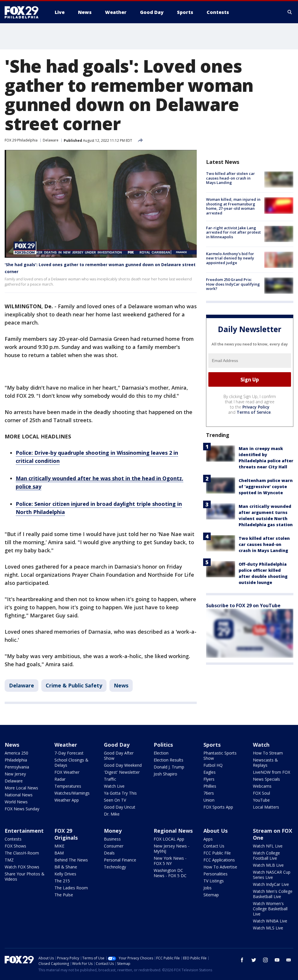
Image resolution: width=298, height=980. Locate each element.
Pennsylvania (17, 767)
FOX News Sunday (22, 808)
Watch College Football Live (266, 855)
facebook (242, 960)
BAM (59, 853)
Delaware (50, 140)
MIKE (59, 846)
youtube (277, 960)
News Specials (266, 779)
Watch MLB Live (268, 865)
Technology (115, 867)
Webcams (262, 786)
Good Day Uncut (119, 807)
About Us (215, 830)
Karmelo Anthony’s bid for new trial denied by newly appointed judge (230, 258)
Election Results (168, 760)
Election (161, 753)
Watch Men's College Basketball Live (272, 893)
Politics (163, 744)
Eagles (209, 772)
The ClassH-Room (22, 853)
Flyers (208, 779)
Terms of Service (254, 412)
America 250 (16, 753)
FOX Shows (15, 846)
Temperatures (67, 786)
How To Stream (268, 753)
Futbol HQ (213, 765)
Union (208, 800)
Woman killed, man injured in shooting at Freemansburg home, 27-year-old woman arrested (233, 206)
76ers (208, 793)
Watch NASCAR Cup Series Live (271, 874)
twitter (253, 960)
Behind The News (71, 860)
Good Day (117, 744)
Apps (208, 839)
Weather (65, 744)
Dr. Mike (112, 814)
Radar (59, 779)
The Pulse (63, 894)
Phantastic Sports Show (220, 755)
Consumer (113, 846)
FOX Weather (66, 772)
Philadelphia (16, 760)
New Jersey (15, 774)
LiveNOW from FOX (271, 772)
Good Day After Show (119, 755)
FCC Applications (219, 860)
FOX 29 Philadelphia (21, 140)
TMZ (9, 860)
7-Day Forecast (69, 753)
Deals (109, 853)
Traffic (110, 779)
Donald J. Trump (169, 767)
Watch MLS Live (268, 928)
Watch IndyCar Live (271, 884)
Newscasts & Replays (265, 762)
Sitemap (211, 894)
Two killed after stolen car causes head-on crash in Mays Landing (230, 178)
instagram (265, 960)
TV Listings (213, 881)
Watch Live (114, 786)
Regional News (173, 830)
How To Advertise (220, 867)
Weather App (66, 800)
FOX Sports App (218, 807)
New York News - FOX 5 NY (170, 860)
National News (19, 795)
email (288, 960)
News (121, 685)
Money (113, 830)
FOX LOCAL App (169, 839)
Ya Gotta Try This (120, 793)
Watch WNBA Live (270, 921)
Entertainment (24, 830)
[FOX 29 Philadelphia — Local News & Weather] (24, 12)
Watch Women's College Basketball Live (270, 909)
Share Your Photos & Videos (25, 876)
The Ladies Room (71, 888)
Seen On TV (115, 800)
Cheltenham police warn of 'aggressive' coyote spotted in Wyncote (266, 486)
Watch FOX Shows (22, 867)
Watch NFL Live (268, 846)
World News (16, 802)
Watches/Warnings (72, 793)
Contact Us (213, 846)
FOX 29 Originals (66, 834)
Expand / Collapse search (289, 12)
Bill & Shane (65, 867)
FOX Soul (261, 793)
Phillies (209, 786)
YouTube (261, 800)
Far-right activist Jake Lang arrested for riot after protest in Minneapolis (233, 232)
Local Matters (266, 807)
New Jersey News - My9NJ (171, 848)
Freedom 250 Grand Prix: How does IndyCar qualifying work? (233, 284)
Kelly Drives (65, 874)
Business (112, 839)
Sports (212, 744)
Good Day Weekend (123, 765)
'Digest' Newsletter (122, 772)
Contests (13, 839)
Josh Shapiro (165, 774)
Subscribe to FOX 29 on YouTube (243, 605)
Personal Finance (120, 860)
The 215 (62, 881)
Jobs (207, 888)
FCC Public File (217, 853)
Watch (261, 744)
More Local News (21, 788)
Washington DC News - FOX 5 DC (170, 873)
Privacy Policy (255, 407)
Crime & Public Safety (74, 685)
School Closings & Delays (71, 762)
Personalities (215, 874)
